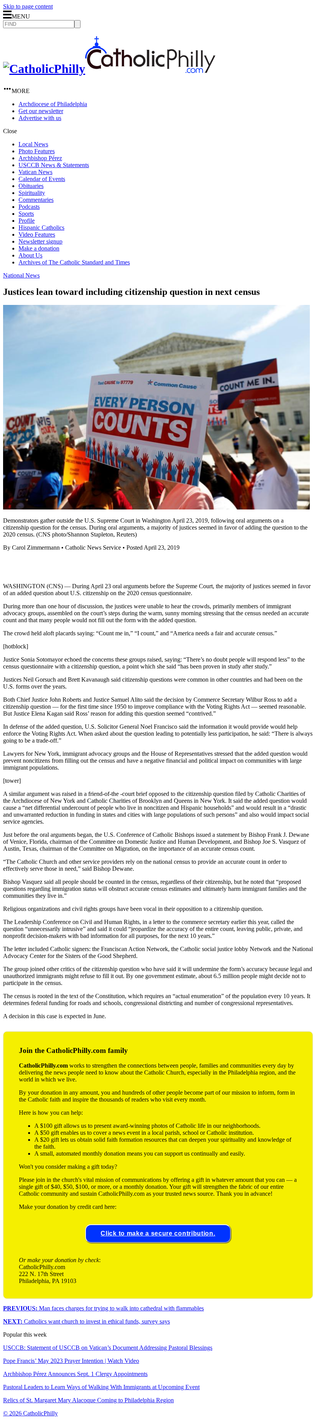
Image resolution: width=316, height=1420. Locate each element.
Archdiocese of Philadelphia (52, 104)
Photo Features (36, 151)
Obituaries (31, 186)
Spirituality (31, 193)
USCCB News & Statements (53, 165)
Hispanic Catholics (41, 227)
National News (21, 275)
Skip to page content (28, 6)
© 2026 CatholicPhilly (30, 1413)
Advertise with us (39, 118)
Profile (26, 220)
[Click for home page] (109, 69)
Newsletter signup (40, 241)
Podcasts (29, 206)
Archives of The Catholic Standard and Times (74, 262)
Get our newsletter (40, 111)
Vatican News (35, 172)
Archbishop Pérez (40, 158)
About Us (30, 255)
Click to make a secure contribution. (158, 1233)
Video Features (36, 234)
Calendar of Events (41, 179)
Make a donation (38, 248)
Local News (33, 144)
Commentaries (36, 199)
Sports (26, 213)
